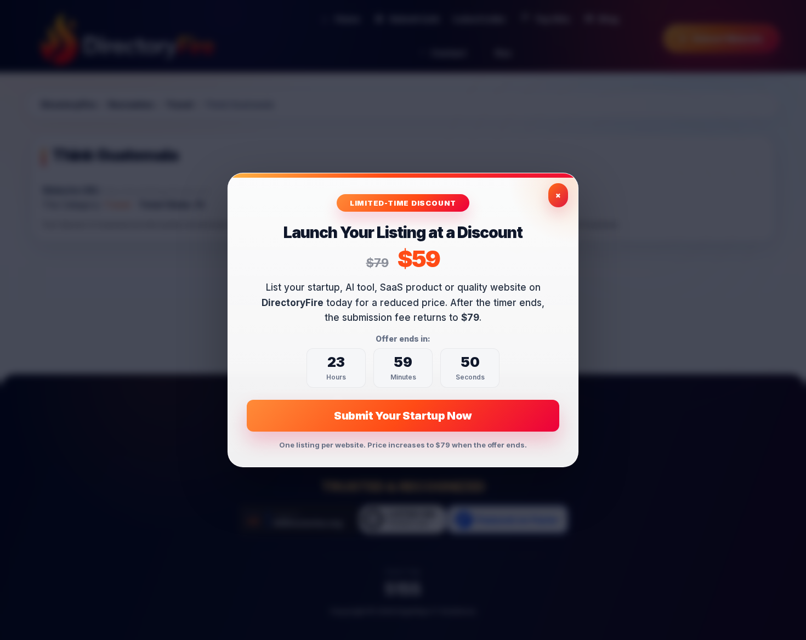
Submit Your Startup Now (403, 415)
